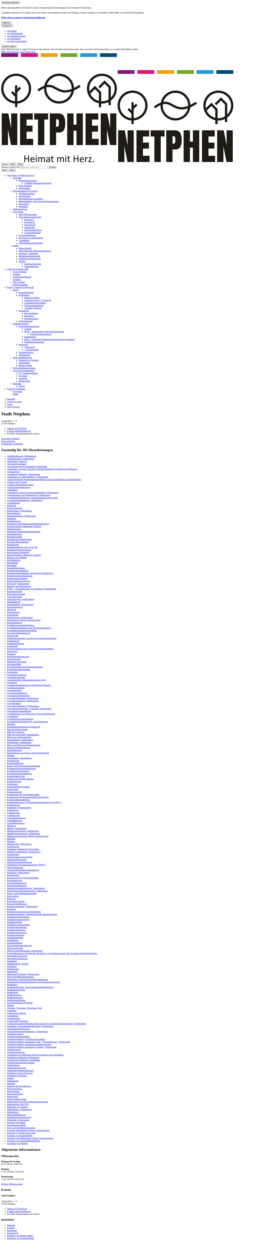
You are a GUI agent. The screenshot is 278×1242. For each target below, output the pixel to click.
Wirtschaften (24, 363)
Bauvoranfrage (31, 313)
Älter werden (19, 282)
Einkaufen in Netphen (29, 360)
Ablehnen (6, 23)
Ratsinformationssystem (29, 256)
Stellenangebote (20, 209)
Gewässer (23, 376)
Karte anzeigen (8, 441)
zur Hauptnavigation (16, 36)
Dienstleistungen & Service (25, 191)
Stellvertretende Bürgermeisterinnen (35, 251)
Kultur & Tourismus (16, 389)
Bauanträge (24, 311)
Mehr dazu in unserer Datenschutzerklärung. (23, 17)
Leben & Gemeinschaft (17, 269)
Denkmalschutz (26, 321)
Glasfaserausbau (26, 352)
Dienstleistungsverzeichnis (31, 199)
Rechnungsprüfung (33, 230)
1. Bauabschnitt (31, 350)
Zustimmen (7, 26)
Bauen (16, 290)
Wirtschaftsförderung (22, 357)
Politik (16, 245)
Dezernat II (29, 222)
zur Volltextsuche (15, 33)
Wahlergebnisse (31, 266)
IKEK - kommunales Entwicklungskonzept (44, 331)
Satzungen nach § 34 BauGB (37, 300)
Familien (17, 279)
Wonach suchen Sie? (10, 167)
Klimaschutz (24, 381)
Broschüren (24, 204)
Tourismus (17, 391)
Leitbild (27, 329)
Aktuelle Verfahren (33, 308)
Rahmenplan (30, 337)
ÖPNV (22, 386)
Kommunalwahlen (32, 264)
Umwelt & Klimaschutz (23, 370)
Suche (10, 404)
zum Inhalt (12, 31)
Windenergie (24, 355)
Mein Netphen (25, 186)
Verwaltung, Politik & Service (20, 175)
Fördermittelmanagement (24, 368)
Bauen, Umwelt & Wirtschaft (20, 287)
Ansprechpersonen (27, 235)
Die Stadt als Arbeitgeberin (31, 238)
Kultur (16, 394)
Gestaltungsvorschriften (35, 303)
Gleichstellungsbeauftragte (31, 243)
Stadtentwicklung (21, 324)
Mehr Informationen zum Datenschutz (18, 52)
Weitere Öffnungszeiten (12, 1184)
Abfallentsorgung (26, 193)
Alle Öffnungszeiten (28, 214)
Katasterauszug (31, 318)
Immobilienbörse (26, 292)
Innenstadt (23, 344)
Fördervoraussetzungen (40, 334)
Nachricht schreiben (10, 438)
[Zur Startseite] (117, 161)
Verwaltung (18, 212)
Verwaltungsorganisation (30, 217)
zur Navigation (14, 38)
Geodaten (23, 378)
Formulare (23, 206)
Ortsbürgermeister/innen (30, 258)
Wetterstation (24, 188)
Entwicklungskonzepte (29, 326)
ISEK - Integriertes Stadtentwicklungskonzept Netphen (49, 339)
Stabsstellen (29, 227)
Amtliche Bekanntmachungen (38, 183)
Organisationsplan (32, 232)
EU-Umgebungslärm (28, 373)
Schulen (16, 274)
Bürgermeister (25, 248)
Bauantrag (29, 316)
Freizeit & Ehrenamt (22, 277)
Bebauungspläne (32, 298)
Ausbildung (24, 240)
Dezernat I (29, 219)
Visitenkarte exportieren (12, 444)
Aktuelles (17, 178)
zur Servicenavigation (17, 41)
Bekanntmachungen (28, 180)
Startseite (11, 399)
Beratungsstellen (20, 284)
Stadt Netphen (13, 407)
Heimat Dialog (25, 365)
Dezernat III (29, 225)
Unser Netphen (20, 271)
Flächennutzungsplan (34, 305)
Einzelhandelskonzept (34, 342)
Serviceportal (25, 196)
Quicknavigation (14, 401)
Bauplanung (24, 295)
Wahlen (22, 261)
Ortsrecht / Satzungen (28, 253)
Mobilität (17, 383)
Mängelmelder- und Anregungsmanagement (39, 201)
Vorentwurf (29, 347)
